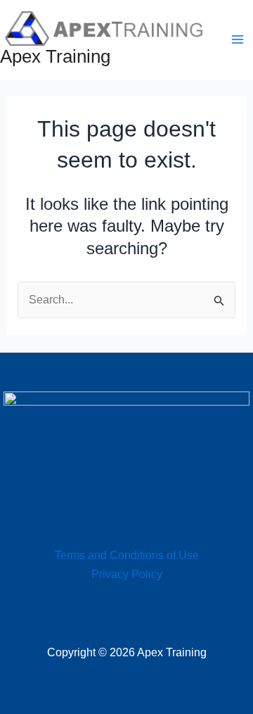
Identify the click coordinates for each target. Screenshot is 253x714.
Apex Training (55, 56)
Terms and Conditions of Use (127, 555)
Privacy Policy (126, 574)
